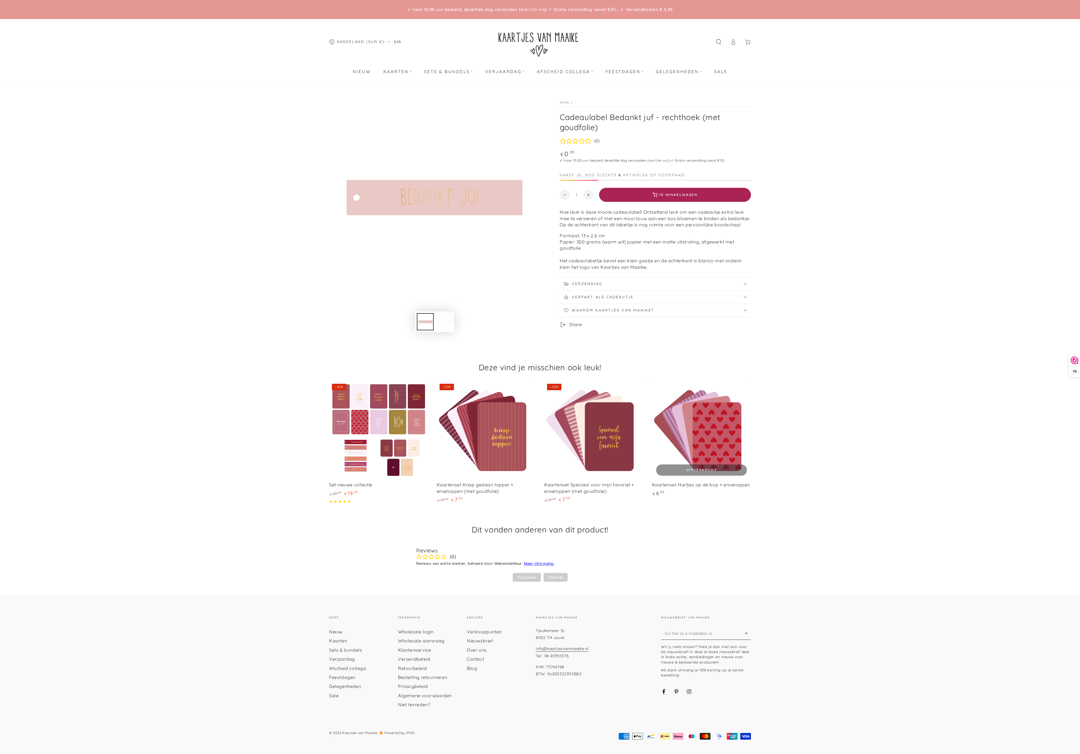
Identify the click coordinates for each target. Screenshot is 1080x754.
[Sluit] (605, 260)
